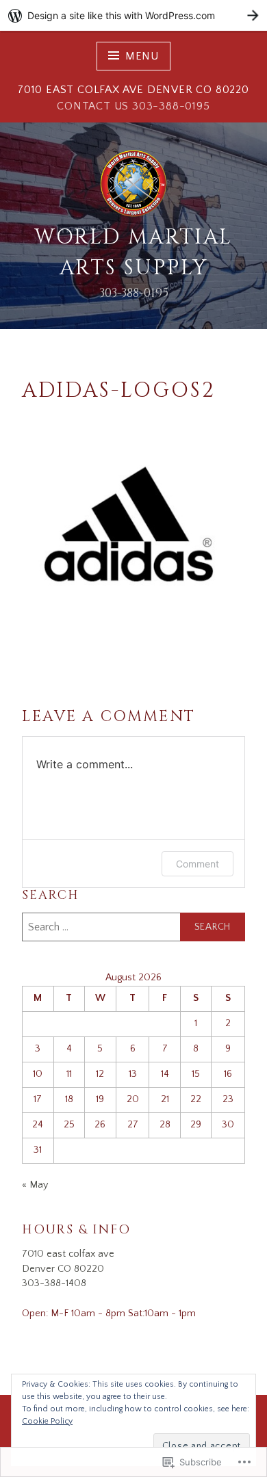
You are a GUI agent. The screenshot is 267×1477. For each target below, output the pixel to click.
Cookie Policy (47, 1421)
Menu (142, 56)
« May (35, 1184)
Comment (197, 864)
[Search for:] (133, 927)
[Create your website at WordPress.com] (133, 15)
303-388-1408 (54, 1283)
